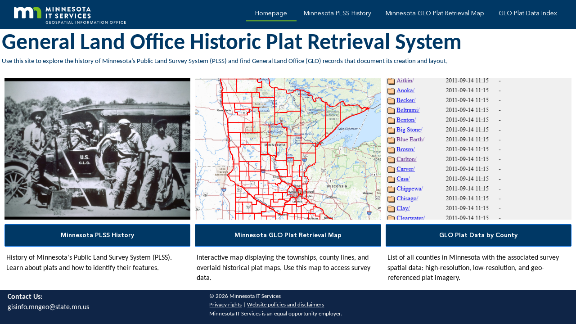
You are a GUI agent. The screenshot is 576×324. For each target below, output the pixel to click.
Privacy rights (225, 305)
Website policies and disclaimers (285, 305)
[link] (271, 15)
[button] (97, 235)
